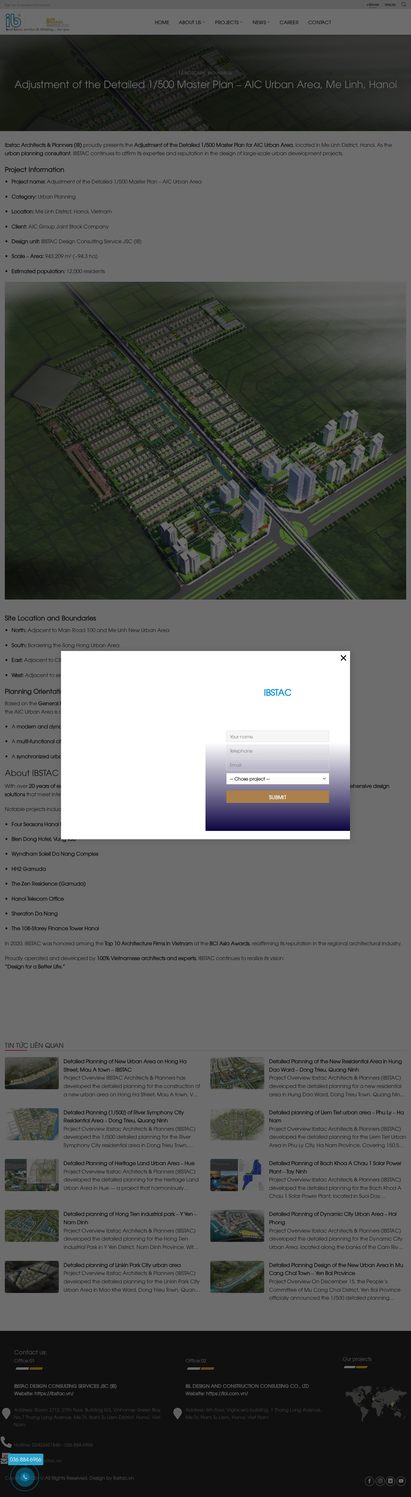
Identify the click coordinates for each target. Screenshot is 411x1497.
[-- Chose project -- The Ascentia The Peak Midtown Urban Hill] (277, 781)
